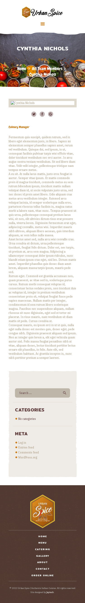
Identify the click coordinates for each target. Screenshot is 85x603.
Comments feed (28, 452)
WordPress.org (27, 457)
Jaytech (50, 592)
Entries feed (26, 447)
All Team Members (47, 68)
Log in (22, 442)
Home (21, 68)
